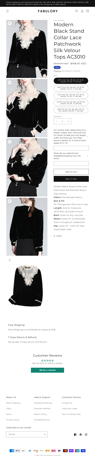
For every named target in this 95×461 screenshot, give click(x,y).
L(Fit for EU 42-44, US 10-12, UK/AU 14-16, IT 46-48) (70, 95)
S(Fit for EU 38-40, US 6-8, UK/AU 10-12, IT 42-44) (71, 81)
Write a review (47, 370)
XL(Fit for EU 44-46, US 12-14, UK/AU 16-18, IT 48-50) (71, 103)
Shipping (57, 71)
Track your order (69, 408)
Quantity (57, 116)
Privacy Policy (12, 420)
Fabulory (43, 455)
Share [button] (59, 236)
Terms (9, 414)
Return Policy (40, 414)
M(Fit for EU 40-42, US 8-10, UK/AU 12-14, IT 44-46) (70, 88)
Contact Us (67, 403)
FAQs (8, 408)
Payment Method (42, 408)
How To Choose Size (71, 414)
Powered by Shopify (54, 455)
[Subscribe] (44, 434)
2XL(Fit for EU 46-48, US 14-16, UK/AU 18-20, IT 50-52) (71, 110)
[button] (7, 11)
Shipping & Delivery (43, 403)
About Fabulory (13, 403)
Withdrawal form (42, 420)
